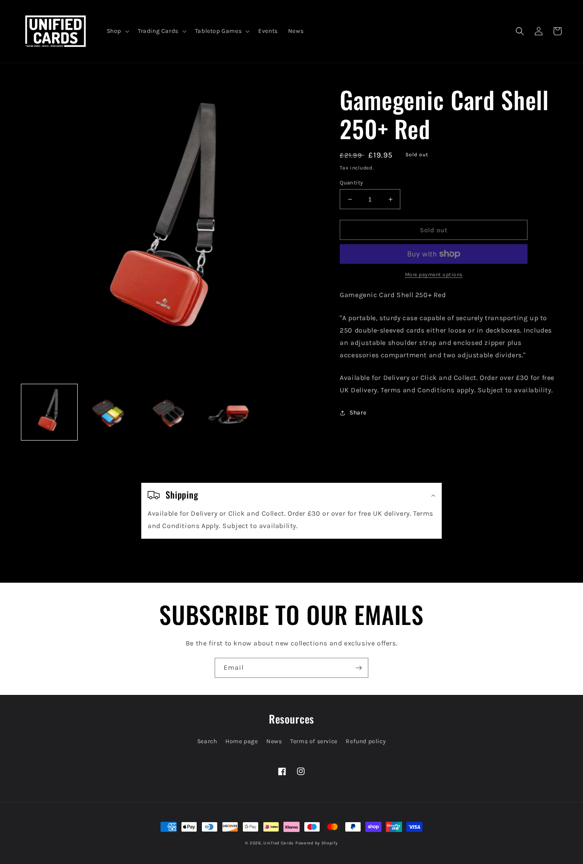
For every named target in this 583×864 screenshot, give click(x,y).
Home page (241, 741)
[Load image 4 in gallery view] (230, 412)
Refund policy (366, 741)
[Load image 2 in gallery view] (109, 412)
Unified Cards (278, 843)
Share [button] (358, 412)
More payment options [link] (434, 274)
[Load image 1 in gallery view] (49, 412)
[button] (117, 31)
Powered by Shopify (316, 843)
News (274, 741)
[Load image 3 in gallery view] (170, 412)
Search (207, 741)
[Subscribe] (358, 668)
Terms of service (314, 741)
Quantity (351, 182)
